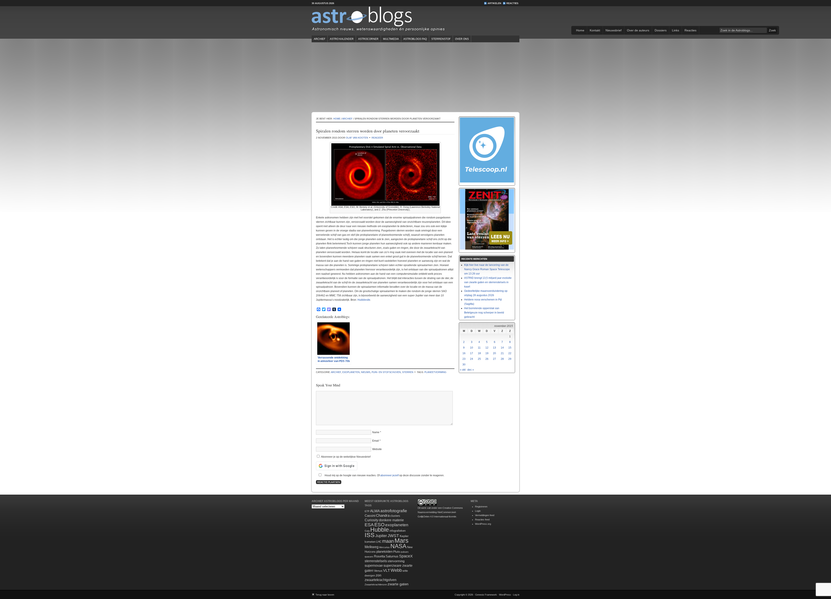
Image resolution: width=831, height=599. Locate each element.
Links (675, 30)
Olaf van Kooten (357, 137)
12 (486, 347)
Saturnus (392, 556)
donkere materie (391, 520)
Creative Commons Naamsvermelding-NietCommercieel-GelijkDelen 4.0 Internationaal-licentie (440, 512)
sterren (407, 372)
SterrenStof (441, 38)
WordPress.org (483, 524)
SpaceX (406, 556)
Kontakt (595, 30)
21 (502, 353)
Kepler (404, 536)
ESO (379, 524)
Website (377, 449)
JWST (393, 535)
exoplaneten (351, 372)
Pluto (396, 551)
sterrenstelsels (376, 561)
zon (378, 575)
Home (580, 30)
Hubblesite (364, 299)
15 (509, 347)
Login (478, 511)
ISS (370, 535)
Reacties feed (482, 519)
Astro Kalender (342, 38)
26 (486, 358)
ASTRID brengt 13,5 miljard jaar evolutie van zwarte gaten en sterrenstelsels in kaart (488, 282)
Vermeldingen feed (484, 515)
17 (471, 353)
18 (479, 353)
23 (463, 358)
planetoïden (384, 551)
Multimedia (391, 38)
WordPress (505, 594)
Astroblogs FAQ (415, 38)
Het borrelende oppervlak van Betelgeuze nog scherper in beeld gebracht (484, 312)
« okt (462, 369)
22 (509, 353)
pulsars (405, 552)
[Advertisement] (415, 77)
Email (375, 440)
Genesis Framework (486, 594)
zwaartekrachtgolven (380, 580)
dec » (470, 369)
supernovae (374, 565)
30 (463, 364)
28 (502, 358)
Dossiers (661, 30)
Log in (516, 594)
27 (494, 358)
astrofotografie (393, 511)
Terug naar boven (325, 594)
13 (494, 347)
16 (463, 353)
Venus (378, 570)
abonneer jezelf (389, 475)
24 (471, 358)
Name (375, 432)
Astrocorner (368, 38)
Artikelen (494, 3)
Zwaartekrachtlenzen (376, 584)
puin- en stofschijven (386, 372)
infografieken (398, 530)
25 (479, 358)
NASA (398, 546)
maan (388, 541)
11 (479, 347)
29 (509, 358)
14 (502, 347)
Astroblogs (415, 20)
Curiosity (371, 520)
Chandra (383, 515)
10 (471, 347)
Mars (402, 540)
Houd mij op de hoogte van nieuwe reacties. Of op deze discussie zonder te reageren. (384, 475)
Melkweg (371, 547)
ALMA (375, 511)
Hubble (379, 529)
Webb (396, 570)
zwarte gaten (398, 584)
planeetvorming (435, 372)
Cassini (370, 515)
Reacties (512, 3)
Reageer (377, 137)
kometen (370, 541)
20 (494, 353)
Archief (319, 38)
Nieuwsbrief (614, 30)
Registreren (481, 506)
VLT (386, 570)
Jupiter (381, 536)
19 (486, 353)
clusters (395, 515)
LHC (379, 541)
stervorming (396, 561)
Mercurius (384, 547)
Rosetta (379, 556)
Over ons (462, 38)
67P (367, 511)
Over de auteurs (638, 30)
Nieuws (365, 372)
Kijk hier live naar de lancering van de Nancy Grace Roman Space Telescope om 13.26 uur (487, 269)
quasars (369, 556)
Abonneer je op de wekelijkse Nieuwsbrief (345, 456)
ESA (369, 524)
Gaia (367, 531)
